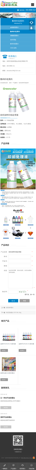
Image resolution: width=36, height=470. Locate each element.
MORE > (4, 350)
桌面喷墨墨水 (14, 27)
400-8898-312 (31, 10)
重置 (24, 301)
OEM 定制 (13, 48)
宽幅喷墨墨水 (14, 35)
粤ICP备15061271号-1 (26, 458)
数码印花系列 (15, 31)
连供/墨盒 (13, 39)
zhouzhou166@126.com (13, 70)
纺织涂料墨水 (7, 307)
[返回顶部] (31, 27)
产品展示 (15, 82)
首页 (10, 82)
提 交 (13, 301)
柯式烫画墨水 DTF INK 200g (11, 312)
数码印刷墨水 (14, 44)
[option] (18, 15)
